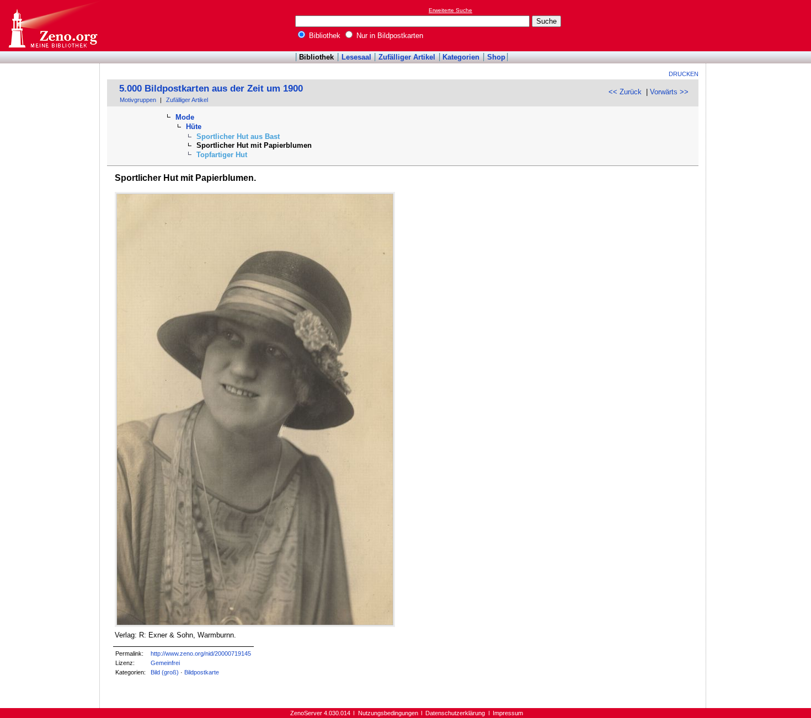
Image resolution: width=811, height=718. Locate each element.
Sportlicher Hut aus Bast (238, 136)
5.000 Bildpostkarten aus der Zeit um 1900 (211, 88)
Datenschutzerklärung (455, 713)
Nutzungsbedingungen (388, 713)
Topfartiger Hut (221, 155)
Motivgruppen (138, 100)
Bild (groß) (165, 672)
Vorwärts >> (669, 92)
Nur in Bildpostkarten (388, 35)
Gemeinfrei (165, 663)
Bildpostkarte (201, 672)
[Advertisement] (760, 25)
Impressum (508, 713)
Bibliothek (323, 35)
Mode (184, 117)
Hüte (193, 126)
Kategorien (460, 57)
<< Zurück (625, 92)
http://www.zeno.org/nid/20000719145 (201, 653)
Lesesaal (356, 57)
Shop (496, 57)
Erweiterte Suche (450, 10)
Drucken (683, 74)
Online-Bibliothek (52, 25)
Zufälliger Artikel (406, 57)
